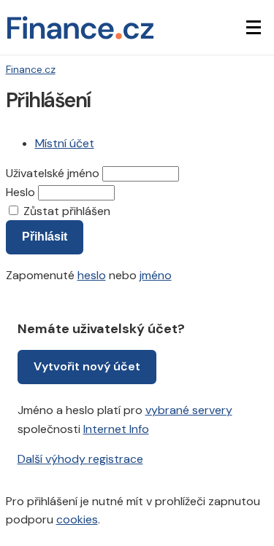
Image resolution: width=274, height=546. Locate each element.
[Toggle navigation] (253, 28)
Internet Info (116, 429)
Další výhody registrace (80, 459)
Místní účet (64, 143)
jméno (156, 275)
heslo (91, 275)
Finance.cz (31, 69)
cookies (77, 519)
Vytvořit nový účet (87, 366)
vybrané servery (188, 410)
